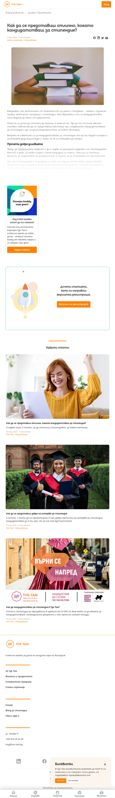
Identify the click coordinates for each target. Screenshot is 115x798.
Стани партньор (15, 687)
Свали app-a (12, 716)
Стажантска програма (18, 682)
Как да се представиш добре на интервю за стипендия (36, 513)
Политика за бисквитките (57, 788)
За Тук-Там (11, 671)
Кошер (9, 705)
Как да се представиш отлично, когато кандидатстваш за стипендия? (46, 423)
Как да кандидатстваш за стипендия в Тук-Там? (33, 607)
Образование (15, 12)
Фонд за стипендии (16, 710)
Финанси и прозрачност (19, 676)
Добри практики (39, 12)
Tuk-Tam (10, 434)
